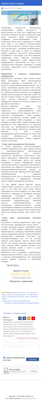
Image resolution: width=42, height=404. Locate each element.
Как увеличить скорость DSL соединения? (16, 301)
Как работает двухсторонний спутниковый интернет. (22, 303)
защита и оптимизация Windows (16, 294)
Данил (16, 265)
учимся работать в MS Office (15, 296)
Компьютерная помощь (12, 3)
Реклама (25, 398)
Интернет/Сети (18, 292)
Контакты (33, 398)
